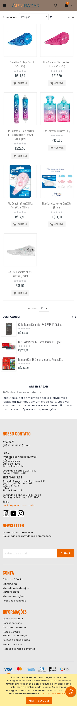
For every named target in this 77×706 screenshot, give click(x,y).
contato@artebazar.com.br (19, 505)
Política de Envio (12, 644)
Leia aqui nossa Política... (55, 693)
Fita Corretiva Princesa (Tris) (57, 131)
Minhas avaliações (14, 596)
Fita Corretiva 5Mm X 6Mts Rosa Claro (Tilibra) (20, 205)
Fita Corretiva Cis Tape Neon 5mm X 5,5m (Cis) (57, 64)
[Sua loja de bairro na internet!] (25, 5)
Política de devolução (15, 635)
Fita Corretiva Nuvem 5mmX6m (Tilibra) (56, 205)
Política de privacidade (16, 640)
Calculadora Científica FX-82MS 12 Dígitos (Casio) (40, 324)
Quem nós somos (13, 618)
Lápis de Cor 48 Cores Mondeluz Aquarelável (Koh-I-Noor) (40, 359)
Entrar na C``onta (13, 579)
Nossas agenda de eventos (19, 649)
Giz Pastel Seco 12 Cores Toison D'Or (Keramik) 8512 (40, 342)
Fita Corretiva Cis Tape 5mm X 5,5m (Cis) (20, 64)
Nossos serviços (12, 623)
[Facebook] (6, 513)
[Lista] (73, 17)
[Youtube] (13, 513)
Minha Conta (10, 583)
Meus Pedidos (11, 591)
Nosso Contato (11, 632)
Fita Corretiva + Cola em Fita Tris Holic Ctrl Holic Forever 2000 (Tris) (20, 135)
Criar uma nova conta (15, 627)
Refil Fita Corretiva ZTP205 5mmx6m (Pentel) (20, 274)
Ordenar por (10, 17)
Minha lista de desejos (16, 588)
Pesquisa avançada (14, 600)
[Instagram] (20, 513)
